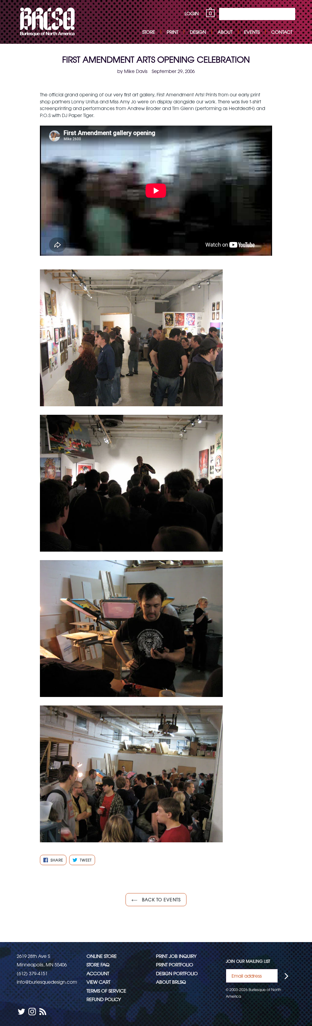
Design (198, 32)
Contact (281, 32)
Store (148, 32)
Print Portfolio (174, 964)
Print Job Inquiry (176, 956)
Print (172, 32)
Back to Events (160, 899)
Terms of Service (106, 990)
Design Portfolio (177, 973)
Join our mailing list (248, 961)
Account (98, 973)
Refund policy (104, 999)
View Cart (98, 982)
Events (252, 32)
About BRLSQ (171, 982)
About (225, 32)
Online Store (102, 956)
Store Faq (98, 964)
